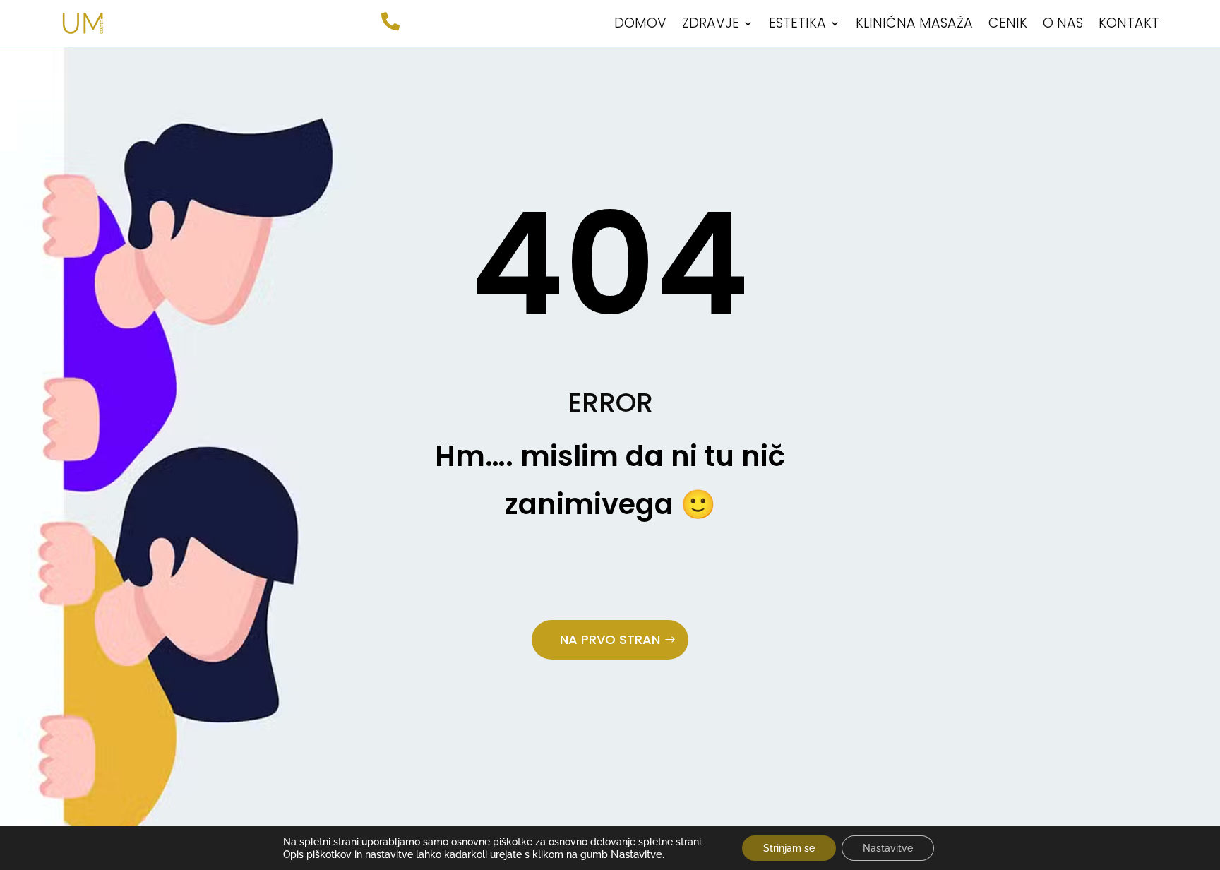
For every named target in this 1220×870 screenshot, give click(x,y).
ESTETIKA (797, 22)
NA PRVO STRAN (610, 639)
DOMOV (640, 22)
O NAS (1063, 22)
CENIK (1007, 22)
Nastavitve (888, 848)
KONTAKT (1129, 22)
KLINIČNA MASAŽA (914, 22)
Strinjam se (789, 848)
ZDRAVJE (710, 22)
